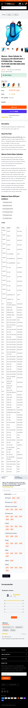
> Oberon (15, 14)
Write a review (14, 617)
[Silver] (19, 85)
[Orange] (13, 85)
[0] (25, 4)
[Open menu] (2, 3)
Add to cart (14, 107)
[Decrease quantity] (10, 102)
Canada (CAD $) (12, 684)
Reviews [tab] (5, 623)
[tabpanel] (14, 636)
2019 (20, 509)
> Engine (9, 14)
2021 (18, 498)
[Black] (3, 85)
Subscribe (6, 678)
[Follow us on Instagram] (5, 691)
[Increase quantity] (17, 102)
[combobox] (14, 7)
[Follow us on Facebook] (2, 691)
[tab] (7, 477)
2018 (16, 509)
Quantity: (3, 102)
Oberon (3, 70)
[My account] (22, 4)
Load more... (6, 576)
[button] (14, 601)
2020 (13, 498)
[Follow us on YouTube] (7, 691)
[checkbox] (13, 630)
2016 (7, 509)
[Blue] (8, 85)
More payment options (14, 115)
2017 (12, 509)
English (3, 684)
